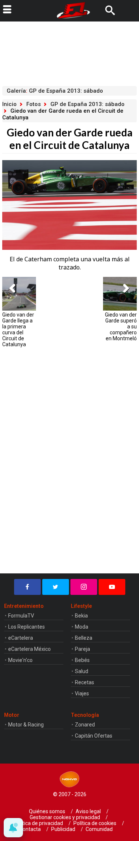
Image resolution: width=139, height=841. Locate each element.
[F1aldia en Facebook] (27, 587)
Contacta (30, 829)
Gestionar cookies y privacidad (65, 817)
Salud (81, 671)
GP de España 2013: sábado (87, 104)
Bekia (81, 616)
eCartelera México (29, 649)
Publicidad (63, 829)
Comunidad (99, 829)
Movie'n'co (20, 660)
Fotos (33, 104)
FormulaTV (21, 616)
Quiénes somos (47, 811)
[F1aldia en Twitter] (55, 587)
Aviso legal (88, 811)
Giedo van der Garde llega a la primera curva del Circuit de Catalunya (18, 329)
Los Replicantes (26, 627)
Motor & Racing (26, 725)
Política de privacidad (38, 823)
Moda (81, 627)
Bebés (82, 660)
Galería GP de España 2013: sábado (55, 90)
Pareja (82, 649)
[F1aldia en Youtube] (112, 587)
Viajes (82, 693)
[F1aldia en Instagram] (83, 587)
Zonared (85, 725)
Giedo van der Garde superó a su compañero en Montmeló (121, 326)
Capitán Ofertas (93, 736)
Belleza (83, 638)
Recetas (84, 682)
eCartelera (20, 638)
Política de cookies (94, 823)
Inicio (9, 104)
